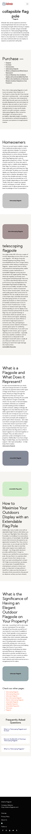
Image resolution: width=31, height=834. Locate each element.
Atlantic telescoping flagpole (14, 700)
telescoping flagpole (12, 69)
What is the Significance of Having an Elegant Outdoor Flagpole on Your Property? (17, 81)
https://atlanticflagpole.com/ (10, 807)
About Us (4, 820)
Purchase (8, 64)
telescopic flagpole (11, 696)
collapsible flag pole (12, 704)
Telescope (9, 708)
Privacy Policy (5, 816)
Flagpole (8, 62)
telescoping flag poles (12, 694)
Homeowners (10, 67)
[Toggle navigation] (27, 4)
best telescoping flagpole (13, 698)
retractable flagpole (12, 702)
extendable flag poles (9, 347)
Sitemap (3, 813)
